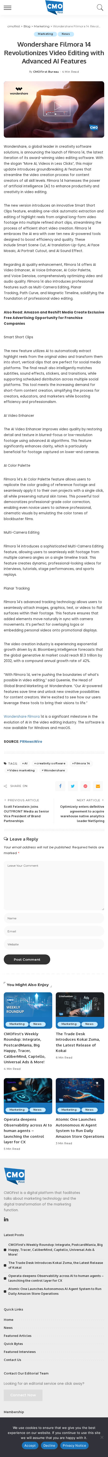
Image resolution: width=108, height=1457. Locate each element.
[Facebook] (60, 786)
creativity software (50, 763)
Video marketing (22, 770)
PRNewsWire (31, 741)
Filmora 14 (82, 763)
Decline (49, 1445)
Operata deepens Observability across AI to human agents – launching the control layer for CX (28, 1130)
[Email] (98, 786)
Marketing (45, 34)
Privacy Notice (74, 1445)
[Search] (99, 7)
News (66, 34)
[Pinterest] (85, 786)
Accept (30, 1445)
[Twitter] (73, 786)
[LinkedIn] (6, 1219)
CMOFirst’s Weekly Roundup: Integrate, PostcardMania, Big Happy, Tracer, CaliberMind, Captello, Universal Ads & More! (55, 1249)
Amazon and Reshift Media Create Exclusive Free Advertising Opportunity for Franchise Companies (54, 318)
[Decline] (101, 1437)
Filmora (34, 716)
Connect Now (23, 1395)
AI (25, 763)
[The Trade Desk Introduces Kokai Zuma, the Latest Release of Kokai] (80, 1010)
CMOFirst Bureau (46, 71)
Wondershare (15, 716)
